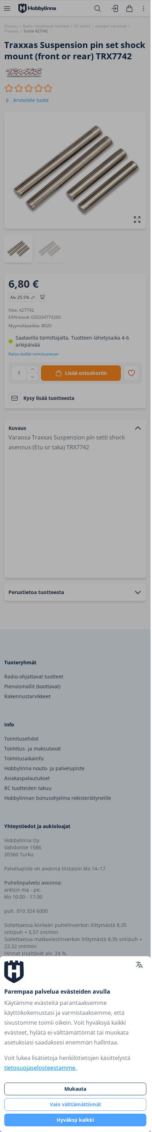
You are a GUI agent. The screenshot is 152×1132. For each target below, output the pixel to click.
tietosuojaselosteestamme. (40, 1068)
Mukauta (75, 1088)
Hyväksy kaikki (75, 1119)
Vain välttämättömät (75, 1104)
